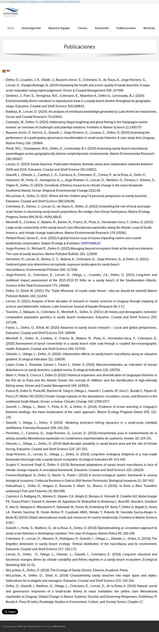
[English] (8, 71)
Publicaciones (63, 1)
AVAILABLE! (53, 217)
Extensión (50, 1)
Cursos (41, 1)
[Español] (4, 71)
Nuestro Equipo (28, 1)
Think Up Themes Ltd (28, 626)
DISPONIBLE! (91, 243)
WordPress (59, 626)
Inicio (3, 1)
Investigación (13, 1)
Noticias (75, 1)
